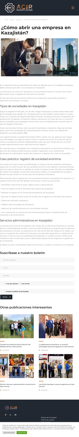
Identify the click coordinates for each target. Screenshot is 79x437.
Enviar (5, 297)
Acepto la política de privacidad (17, 291)
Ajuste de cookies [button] (9, 432)
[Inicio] (19, 8)
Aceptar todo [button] (22, 432)
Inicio (6, 19)
